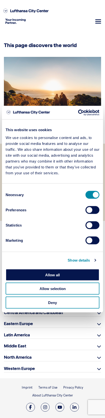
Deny (52, 302)
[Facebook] (30, 407)
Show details (79, 260)
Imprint (27, 387)
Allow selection (53, 289)
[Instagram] (45, 407)
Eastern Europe (18, 324)
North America (18, 357)
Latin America (17, 335)
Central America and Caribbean (33, 313)
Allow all (52, 275)
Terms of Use (47, 387)
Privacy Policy (73, 387)
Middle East (15, 346)
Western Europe (19, 368)
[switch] (92, 210)
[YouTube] (59, 407)
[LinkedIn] (74, 407)
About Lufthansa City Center (52, 395)
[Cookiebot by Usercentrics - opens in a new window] (78, 112)
